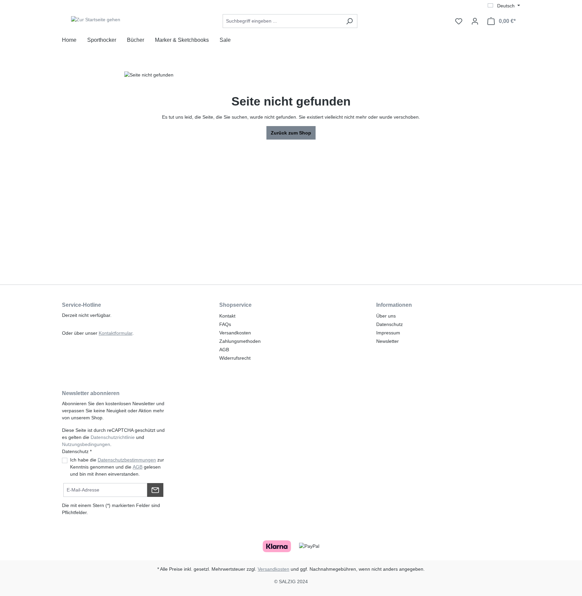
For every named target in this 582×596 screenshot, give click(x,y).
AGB (224, 349)
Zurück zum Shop (291, 133)
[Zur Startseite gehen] (95, 20)
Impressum (388, 332)
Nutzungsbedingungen (86, 444)
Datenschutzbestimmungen (127, 460)
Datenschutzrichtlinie (113, 437)
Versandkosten (235, 332)
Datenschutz (389, 324)
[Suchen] (349, 21)
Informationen (394, 305)
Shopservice (235, 305)
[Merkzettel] (459, 21)
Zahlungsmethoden (240, 341)
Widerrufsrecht (235, 358)
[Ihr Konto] (475, 21)
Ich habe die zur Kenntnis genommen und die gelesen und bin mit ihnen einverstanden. (117, 467)
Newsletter (387, 341)
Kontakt (227, 316)
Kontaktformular (115, 333)
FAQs (225, 324)
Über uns (386, 316)
